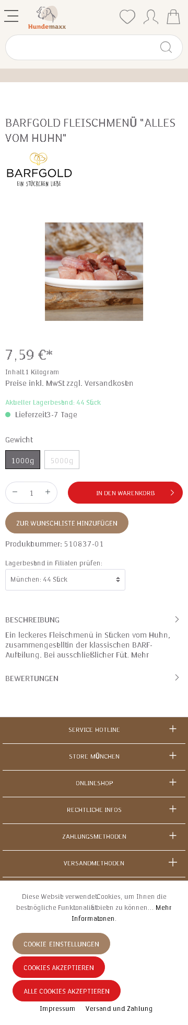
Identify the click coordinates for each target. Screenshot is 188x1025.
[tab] (94, 636)
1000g (22, 460)
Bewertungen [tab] (31, 678)
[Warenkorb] (173, 18)
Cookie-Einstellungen (61, 944)
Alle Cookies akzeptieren (67, 991)
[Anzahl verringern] (14, 493)
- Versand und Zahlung (117, 1009)
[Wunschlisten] (127, 17)
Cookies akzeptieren (59, 968)
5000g (62, 460)
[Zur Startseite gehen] (70, 17)
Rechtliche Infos (94, 810)
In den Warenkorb (125, 493)
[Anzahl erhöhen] (48, 493)
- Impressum (56, 1009)
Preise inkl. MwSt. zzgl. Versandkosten (69, 383)
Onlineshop (94, 783)
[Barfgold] (39, 168)
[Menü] (12, 14)
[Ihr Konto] (150, 14)
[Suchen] (170, 47)
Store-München (94, 756)
